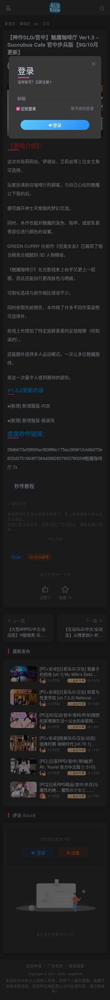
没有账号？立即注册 (33, 81)
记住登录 (28, 108)
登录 (57, 125)
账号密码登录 (82, 108)
